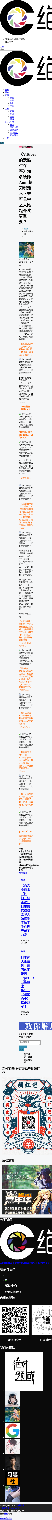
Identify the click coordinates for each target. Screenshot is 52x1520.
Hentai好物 (9, 122)
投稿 (2, 143)
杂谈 (26, 229)
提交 (21, 1050)
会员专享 (9, 42)
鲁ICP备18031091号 (11, 1508)
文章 (7, 108)
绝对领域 (19, 1505)
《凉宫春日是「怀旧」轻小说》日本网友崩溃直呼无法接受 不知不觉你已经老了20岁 (25, 910)
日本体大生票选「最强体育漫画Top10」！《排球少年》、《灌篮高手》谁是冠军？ (28, 982)
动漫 (7, 95)
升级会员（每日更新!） (15, 39)
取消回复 (23, 1047)
